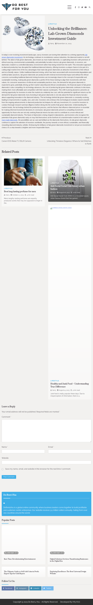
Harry (52, 43)
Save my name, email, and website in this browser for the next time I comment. (38, 469)
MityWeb (76, 602)
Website (5, 458)
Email (51, 447)
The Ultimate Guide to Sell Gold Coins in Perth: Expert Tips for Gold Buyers (21, 573)
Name (5, 447)
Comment (6, 417)
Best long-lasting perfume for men (20, 191)
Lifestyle (52, 24)
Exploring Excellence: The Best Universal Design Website (68, 573)
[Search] (89, 7)
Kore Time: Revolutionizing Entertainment (20, 559)
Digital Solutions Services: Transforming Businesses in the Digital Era (69, 560)
